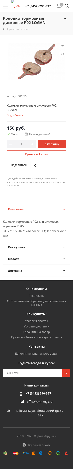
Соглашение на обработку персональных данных (36, 303)
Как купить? (36, 314)
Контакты (36, 346)
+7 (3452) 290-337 (38, 6)
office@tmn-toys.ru (40, 402)
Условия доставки (36, 326)
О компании (36, 289)
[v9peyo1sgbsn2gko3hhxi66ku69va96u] (36, 63)
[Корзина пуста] (58, 6)
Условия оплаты (36, 321)
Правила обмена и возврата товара (36, 337)
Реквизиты (36, 296)
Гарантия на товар (36, 332)
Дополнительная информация (36, 353)
